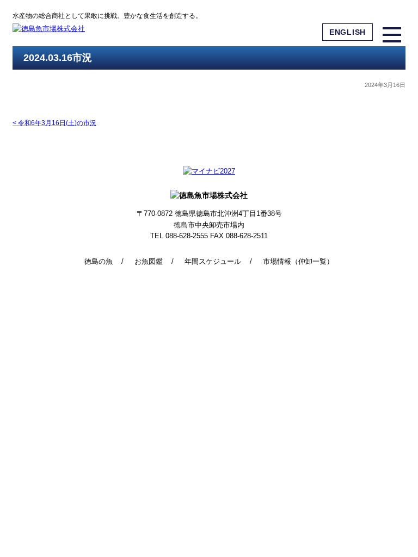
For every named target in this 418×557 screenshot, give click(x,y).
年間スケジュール (213, 261)
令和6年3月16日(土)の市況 (54, 123)
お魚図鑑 (148, 261)
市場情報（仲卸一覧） (298, 261)
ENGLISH (347, 32)
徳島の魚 (98, 261)
